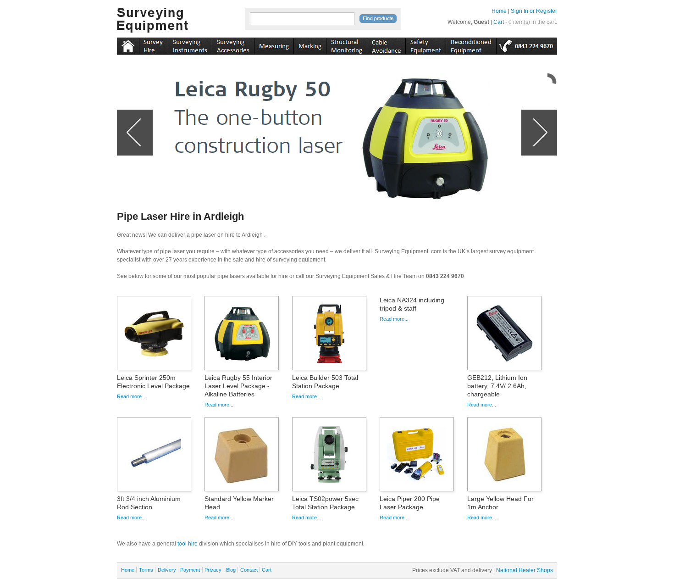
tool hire (187, 543)
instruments (153, 44)
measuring (273, 44)
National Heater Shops (524, 570)
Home (499, 11)
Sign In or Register (534, 11)
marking (309, 44)
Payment (190, 570)
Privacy (212, 570)
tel (526, 44)
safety (425, 44)
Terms (146, 570)
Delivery (167, 570)
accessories (233, 44)
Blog (231, 570)
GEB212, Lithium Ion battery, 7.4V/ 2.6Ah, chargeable (497, 386)
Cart (498, 22)
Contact (249, 570)
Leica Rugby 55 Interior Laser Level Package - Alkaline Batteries (238, 386)
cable (386, 44)
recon (471, 44)
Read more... (131, 396)
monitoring (346, 44)
